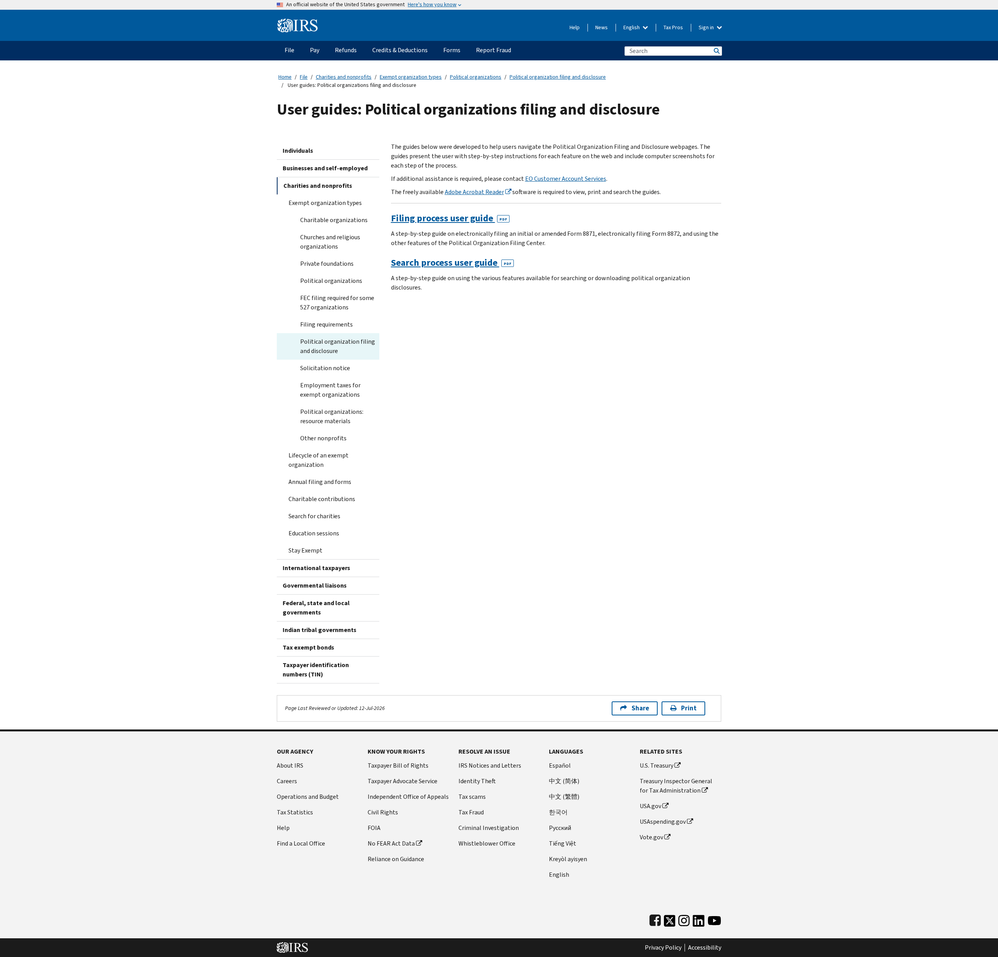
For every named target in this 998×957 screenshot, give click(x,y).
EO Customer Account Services (565, 179)
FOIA (374, 828)
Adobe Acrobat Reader (474, 192)
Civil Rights (383, 812)
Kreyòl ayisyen (568, 859)
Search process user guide (451, 262)
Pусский (560, 828)
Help (575, 27)
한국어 (558, 812)
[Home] (298, 22)
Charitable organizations (334, 220)
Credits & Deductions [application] (400, 50)
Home (285, 77)
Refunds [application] (346, 50)
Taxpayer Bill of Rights (398, 765)
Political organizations (475, 77)
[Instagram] (684, 919)
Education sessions (313, 533)
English (632, 27)
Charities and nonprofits (344, 77)
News (601, 27)
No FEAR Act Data (391, 843)
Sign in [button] (707, 27)
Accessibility (704, 948)
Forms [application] (451, 50)
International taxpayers (316, 568)
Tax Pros (673, 27)
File (304, 77)
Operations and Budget (308, 797)
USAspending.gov (663, 822)
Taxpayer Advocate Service (402, 781)
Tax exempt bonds (308, 647)
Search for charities (314, 516)
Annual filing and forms (319, 482)
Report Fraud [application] (493, 50)
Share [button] (640, 708)
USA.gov (650, 806)
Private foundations (327, 264)
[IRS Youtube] (714, 919)
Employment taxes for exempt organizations (330, 390)
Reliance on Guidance (396, 859)
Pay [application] (314, 50)
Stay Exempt (305, 550)
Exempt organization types (411, 77)
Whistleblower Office (486, 843)
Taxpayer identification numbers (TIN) (316, 669)
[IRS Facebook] (655, 919)
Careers (287, 781)
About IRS (290, 765)
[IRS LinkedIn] (698, 919)
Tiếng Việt (562, 843)
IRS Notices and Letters (489, 765)
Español (560, 765)
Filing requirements (326, 324)
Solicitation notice (325, 368)
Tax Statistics (295, 812)
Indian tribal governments (319, 630)
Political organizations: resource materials (331, 416)
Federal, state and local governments (316, 607)
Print (689, 708)
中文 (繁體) (564, 797)
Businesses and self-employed (325, 168)
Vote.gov (651, 837)
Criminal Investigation (488, 828)
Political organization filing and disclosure (558, 77)
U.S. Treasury (656, 765)
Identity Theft (477, 781)
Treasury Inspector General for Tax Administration (676, 786)
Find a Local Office (301, 843)
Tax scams (472, 797)
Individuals (298, 151)
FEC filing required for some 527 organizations (337, 302)
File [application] (289, 50)
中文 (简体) (564, 781)
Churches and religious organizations (330, 242)
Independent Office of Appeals (408, 797)
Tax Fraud (471, 812)
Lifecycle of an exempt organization (318, 460)
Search (716, 51)
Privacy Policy (663, 948)
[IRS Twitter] (670, 919)
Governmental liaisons (315, 585)
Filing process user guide (449, 218)
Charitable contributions (321, 499)
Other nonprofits (323, 438)
